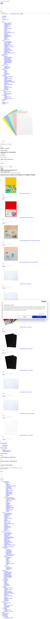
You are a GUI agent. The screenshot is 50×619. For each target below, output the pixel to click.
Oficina (3, 40)
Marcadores (6, 34)
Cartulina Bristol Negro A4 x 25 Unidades (26, 348)
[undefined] (25, 122)
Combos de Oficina (7, 538)
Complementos (8, 487)
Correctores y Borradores (8, 28)
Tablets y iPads (6, 88)
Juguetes (7, 560)
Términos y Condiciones (6, 451)
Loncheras (6, 33)
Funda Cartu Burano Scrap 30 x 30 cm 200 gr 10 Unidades (29, 262)
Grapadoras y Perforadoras (8, 50)
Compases (5, 27)
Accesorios (8, 549)
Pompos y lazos (8, 553)
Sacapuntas (6, 37)
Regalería (5, 556)
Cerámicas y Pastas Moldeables (11, 485)
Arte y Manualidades (5, 481)
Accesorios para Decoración (10, 498)
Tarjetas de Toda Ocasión (10, 554)
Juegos (5, 30)
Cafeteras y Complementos (8, 44)
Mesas (5, 92)
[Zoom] (3, 142)
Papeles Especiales (7, 73)
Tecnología (4, 75)
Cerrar (1, 479)
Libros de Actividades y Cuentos (9, 32)
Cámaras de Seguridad (7, 591)
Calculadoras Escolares (7, 24)
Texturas (7, 508)
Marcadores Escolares (7, 59)
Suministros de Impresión (8, 87)
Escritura (3, 55)
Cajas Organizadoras (7, 96)
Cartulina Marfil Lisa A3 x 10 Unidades (26, 391)
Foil (6, 501)
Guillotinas (8, 502)
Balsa (7, 483)
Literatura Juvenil (7, 66)
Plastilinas (7, 494)
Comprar (1, 169)
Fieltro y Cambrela (9, 488)
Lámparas (5, 603)
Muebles (3, 90)
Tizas (7, 496)
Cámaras (5, 79)
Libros (3, 65)
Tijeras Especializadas (9, 509)
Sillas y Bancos (6, 607)
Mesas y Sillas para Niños (8, 605)
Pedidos (3, 16)
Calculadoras (6, 45)
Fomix (7, 489)
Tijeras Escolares (6, 39)
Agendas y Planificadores (8, 42)
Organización (8, 506)
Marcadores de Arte (7, 574)
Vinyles (7, 511)
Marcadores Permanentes (8, 61)
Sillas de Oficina (6, 94)
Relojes (7, 559)
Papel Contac (6, 583)
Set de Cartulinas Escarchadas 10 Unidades (26, 217)
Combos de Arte (8, 486)
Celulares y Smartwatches (8, 592)
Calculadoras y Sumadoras (8, 78)
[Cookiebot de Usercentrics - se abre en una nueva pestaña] (42, 301)
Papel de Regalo (8, 552)
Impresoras (6, 82)
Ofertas (3, 100)
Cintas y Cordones (9, 500)
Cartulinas (5, 71)
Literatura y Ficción (7, 67)
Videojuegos (6, 89)
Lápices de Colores (7, 31)
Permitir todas (39, 316)
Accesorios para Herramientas (10, 499)
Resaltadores (6, 64)
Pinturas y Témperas (9, 493)
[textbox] (15, 13)
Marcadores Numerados (8, 60)
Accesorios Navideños (9, 555)
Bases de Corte (8, 484)
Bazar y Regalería (5, 54)
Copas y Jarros (8, 561)
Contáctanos (4, 449)
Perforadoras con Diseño (10, 507)
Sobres (5, 53)
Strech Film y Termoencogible (9, 546)
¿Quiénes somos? (5, 614)
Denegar (24, 316)
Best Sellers (6, 68)
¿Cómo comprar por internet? (6, 450)
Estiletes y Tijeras (7, 48)
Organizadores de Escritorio (8, 98)
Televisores (6, 599)
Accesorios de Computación (8, 76)
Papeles (5, 72)
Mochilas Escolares (7, 35)
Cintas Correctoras (7, 26)
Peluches (7, 558)
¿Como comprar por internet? (8, 617)
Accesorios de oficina (7, 41)
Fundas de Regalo (9, 551)
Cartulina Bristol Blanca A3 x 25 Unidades (26, 435)
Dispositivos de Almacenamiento (9, 81)
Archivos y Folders (7, 43)
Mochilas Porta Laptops (8, 36)
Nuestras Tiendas (5, 615)
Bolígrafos (6, 56)
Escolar (3, 512)
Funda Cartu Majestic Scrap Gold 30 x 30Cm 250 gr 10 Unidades (30, 240)
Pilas (5, 85)
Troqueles (7, 510)
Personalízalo (4, 99)
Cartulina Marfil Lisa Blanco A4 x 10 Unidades (27, 413)
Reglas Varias (6, 528)
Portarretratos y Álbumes (10, 563)
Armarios (5, 95)
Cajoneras (5, 97)
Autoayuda (8, 566)
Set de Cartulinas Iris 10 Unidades (25, 193)
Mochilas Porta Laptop (7, 527)
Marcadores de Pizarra (7, 62)
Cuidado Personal (9, 557)
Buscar (2, 13)
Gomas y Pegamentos (9, 490)
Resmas (5, 74)
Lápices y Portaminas (7, 58)
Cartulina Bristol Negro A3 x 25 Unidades (26, 370)
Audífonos (6, 77)
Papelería (3, 69)
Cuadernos (6, 47)
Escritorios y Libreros (7, 91)
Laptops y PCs (6, 83)
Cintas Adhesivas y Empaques (9, 46)
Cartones (5, 70)
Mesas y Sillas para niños (8, 93)
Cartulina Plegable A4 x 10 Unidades (25, 283)
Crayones (5, 519)
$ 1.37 (4, 155)
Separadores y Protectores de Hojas (9, 52)
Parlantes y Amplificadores (8, 84)
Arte (3, 21)
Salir (5, 16)
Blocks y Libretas (7, 535)
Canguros (7, 562)
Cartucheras (6, 25)
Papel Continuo (6, 584)
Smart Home (6, 86)
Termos (5, 38)
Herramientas (8, 503)
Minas (5, 63)
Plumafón (7, 495)
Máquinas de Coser (9, 505)
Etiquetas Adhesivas (7, 49)
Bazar (5, 548)
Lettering (7, 504)
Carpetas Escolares (7, 23)
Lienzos (7, 491)
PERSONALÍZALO (5, 613)
